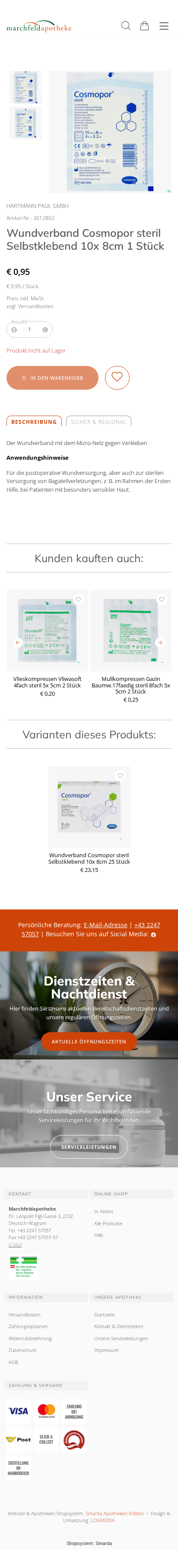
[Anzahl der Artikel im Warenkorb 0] (144, 25)
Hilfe (98, 1235)
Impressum (106, 1350)
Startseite (104, 1314)
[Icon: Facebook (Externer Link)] (153, 934)
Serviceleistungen (89, 1147)
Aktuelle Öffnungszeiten (89, 1041)
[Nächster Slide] (160, 643)
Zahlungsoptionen (28, 1326)
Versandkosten (25, 1314)
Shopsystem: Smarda (89, 1544)
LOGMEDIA (103, 1520)
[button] (126, 25)
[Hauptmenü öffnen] (164, 26)
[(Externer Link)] (46, 1267)
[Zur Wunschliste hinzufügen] (117, 378)
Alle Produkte (108, 1223)
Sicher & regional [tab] (99, 422)
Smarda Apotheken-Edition (115, 1513)
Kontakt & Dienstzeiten (118, 1326)
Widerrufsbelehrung (30, 1338)
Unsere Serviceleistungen (121, 1338)
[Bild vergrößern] (110, 131)
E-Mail (15, 1244)
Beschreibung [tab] (34, 422)
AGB (13, 1362)
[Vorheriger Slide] (18, 643)
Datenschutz (22, 1350)
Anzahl (19, 321)
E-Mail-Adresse (105, 925)
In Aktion (103, 1211)
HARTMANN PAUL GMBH (37, 206)
